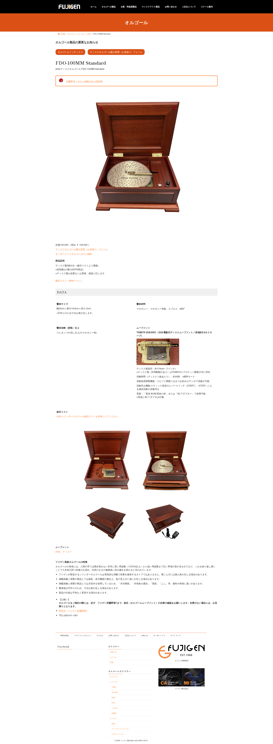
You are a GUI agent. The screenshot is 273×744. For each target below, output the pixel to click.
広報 (111, 662)
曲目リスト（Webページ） (69, 280)
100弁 (113, 687)
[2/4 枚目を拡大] (189, 428)
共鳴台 (114, 713)
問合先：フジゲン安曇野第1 (73, 610)
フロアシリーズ (117, 734)
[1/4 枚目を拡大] (131, 428)
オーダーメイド (159, 635)
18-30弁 (114, 692)
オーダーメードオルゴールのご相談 (73, 253)
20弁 (57, 551)
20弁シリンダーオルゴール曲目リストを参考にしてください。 (89, 416)
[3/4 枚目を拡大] (131, 505)
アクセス (99, 635)
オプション (114, 676)
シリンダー (114, 681)
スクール (113, 657)
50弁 (113, 697)
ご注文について (130, 635)
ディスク (67, 551)
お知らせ (144, 635)
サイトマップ (175, 635)
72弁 (113, 702)
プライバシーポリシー (82, 635)
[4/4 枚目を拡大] (189, 505)
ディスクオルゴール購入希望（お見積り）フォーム (116, 52)
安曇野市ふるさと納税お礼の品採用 (84, 81)
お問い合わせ (113, 635)
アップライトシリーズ (120, 729)
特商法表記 (64, 635)
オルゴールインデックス (70, 52)
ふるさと (114, 708)
